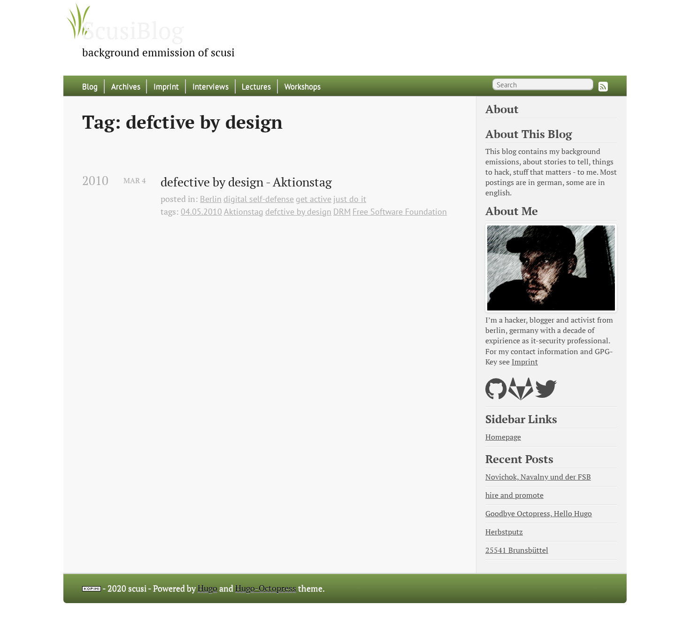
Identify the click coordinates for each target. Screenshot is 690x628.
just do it (349, 199)
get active (313, 199)
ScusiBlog (133, 30)
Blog (90, 86)
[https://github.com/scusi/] (495, 394)
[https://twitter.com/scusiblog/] (546, 394)
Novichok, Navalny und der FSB (538, 477)
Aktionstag (243, 211)
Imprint (166, 86)
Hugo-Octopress (265, 588)
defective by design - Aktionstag (246, 182)
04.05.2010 (201, 211)
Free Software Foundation (400, 211)
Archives (125, 86)
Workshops (302, 86)
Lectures (256, 86)
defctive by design (298, 211)
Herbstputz (504, 532)
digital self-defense (258, 199)
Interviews (210, 86)
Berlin (211, 199)
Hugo (207, 588)
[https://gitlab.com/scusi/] (520, 394)
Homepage (503, 437)
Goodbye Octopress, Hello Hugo (538, 514)
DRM (342, 211)
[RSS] (603, 86)
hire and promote (514, 495)
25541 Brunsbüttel (516, 550)
